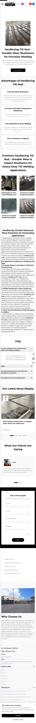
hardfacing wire (9, 559)
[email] (33, 363)
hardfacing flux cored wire (12, 563)
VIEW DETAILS (9, 183)
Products (3, 675)
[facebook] (33, 4)
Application (4, 678)
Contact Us (4, 681)
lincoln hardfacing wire (11, 570)
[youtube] (30, 4)
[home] (10, 4)
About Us (3, 673)
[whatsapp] (33, 358)
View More (6, 430)
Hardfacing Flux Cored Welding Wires (11, 699)
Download (4, 684)
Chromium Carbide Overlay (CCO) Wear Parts (13, 691)
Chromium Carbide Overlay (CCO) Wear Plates (13, 694)
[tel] (33, 354)
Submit (18, 540)
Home (3, 670)
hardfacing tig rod (9, 566)
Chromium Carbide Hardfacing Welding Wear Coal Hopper (9, 217)
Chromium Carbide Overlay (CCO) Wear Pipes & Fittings (16, 697)
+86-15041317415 (8, 651)
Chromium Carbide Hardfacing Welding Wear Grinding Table (27, 194)
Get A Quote (18, 70)
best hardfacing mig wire (12, 573)
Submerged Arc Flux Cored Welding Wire (9, 194)
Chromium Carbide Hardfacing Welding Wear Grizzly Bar (27, 217)
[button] (11, 435)
